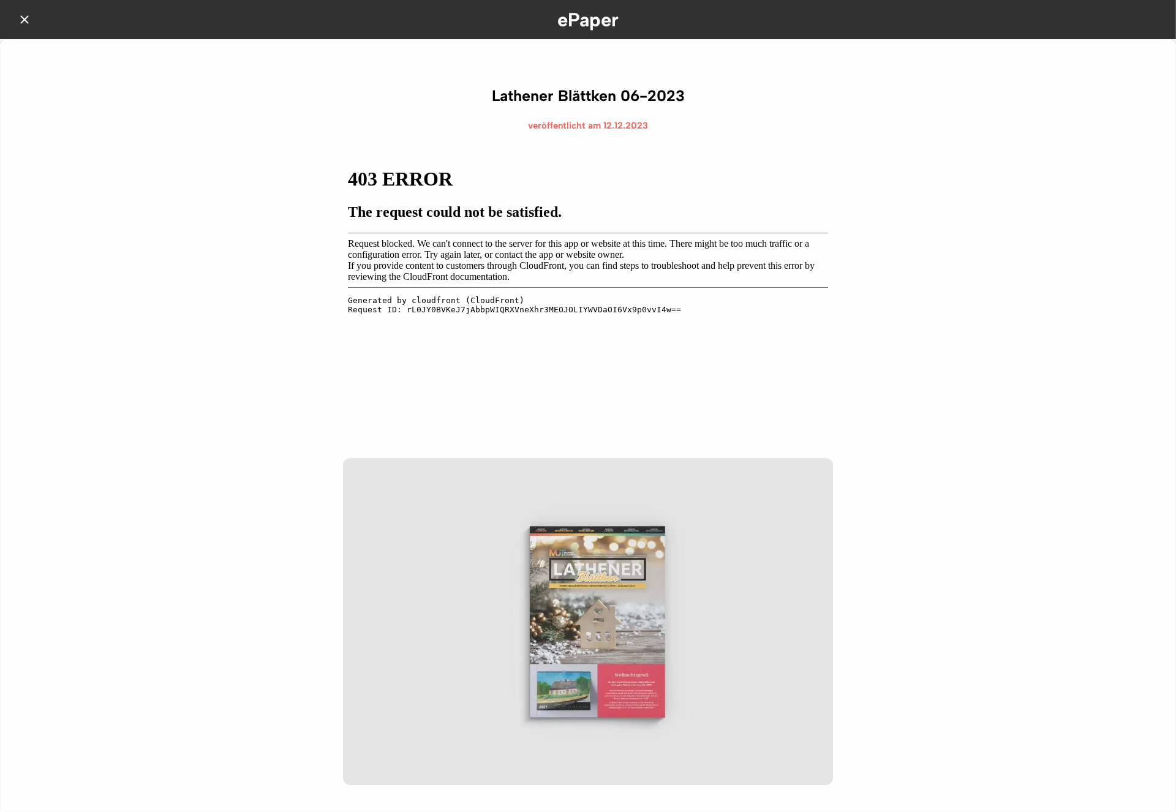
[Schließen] (24, 19)
